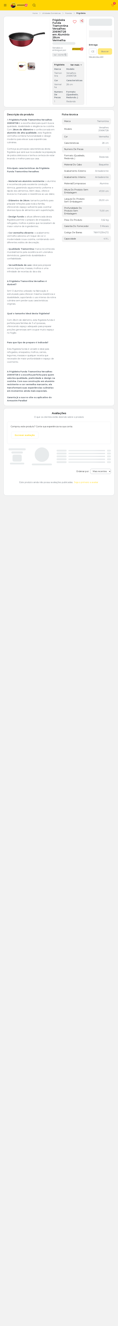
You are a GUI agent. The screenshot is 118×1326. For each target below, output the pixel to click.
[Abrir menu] (5, 5)
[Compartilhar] (82, 21)
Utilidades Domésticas (51, 13)
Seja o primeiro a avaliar (86, 482)
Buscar (105, 51)
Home (35, 13)
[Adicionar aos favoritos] (75, 22)
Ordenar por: (82, 471)
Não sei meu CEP (96, 57)
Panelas (68, 13)
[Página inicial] (19, 5)
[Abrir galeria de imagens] (27, 39)
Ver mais (74, 65)
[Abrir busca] (34, 5)
